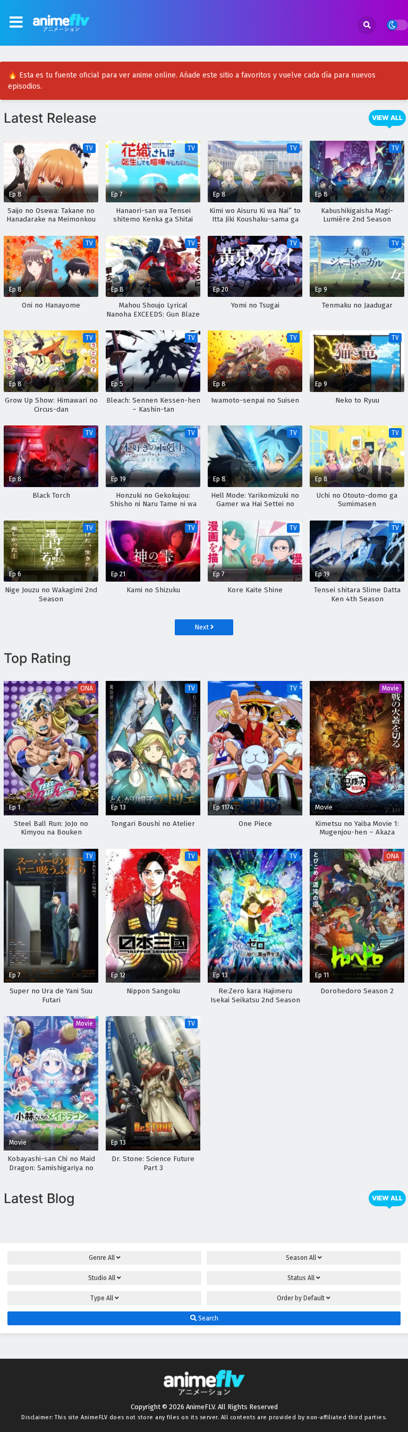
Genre (102, 1257)
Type (101, 1298)
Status (300, 1278)
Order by (301, 1298)
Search (207, 1318)
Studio (101, 1278)
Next (202, 627)
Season (301, 1257)
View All (387, 118)
